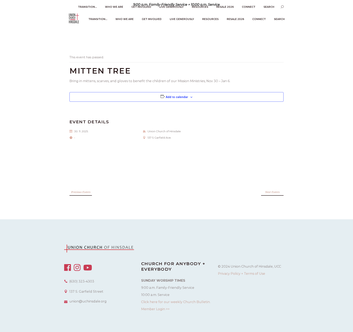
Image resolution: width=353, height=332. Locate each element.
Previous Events (80, 192)
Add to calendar (177, 97)
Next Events (272, 192)
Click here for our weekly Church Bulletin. (175, 302)
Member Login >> (155, 309)
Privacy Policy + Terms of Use (241, 274)
